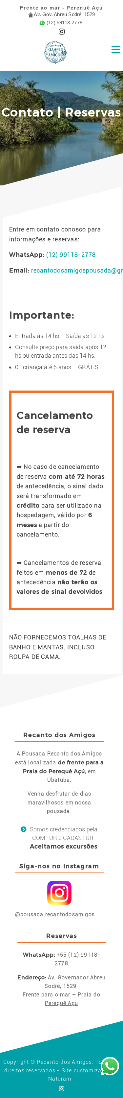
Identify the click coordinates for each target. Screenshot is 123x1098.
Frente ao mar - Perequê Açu (61, 8)
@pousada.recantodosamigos (55, 914)
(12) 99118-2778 (71, 254)
